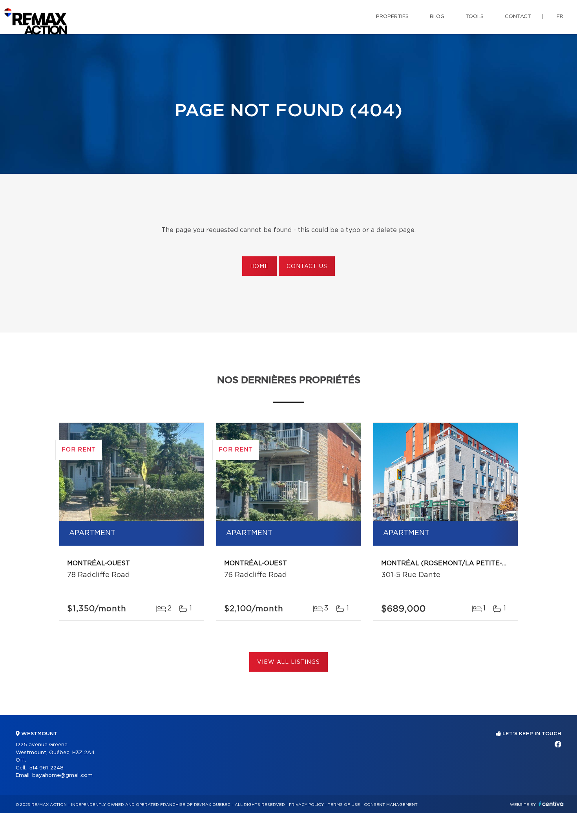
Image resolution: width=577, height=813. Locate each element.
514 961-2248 (46, 768)
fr (560, 16)
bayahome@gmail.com (62, 775)
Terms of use (344, 805)
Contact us (307, 266)
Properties (392, 16)
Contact (518, 16)
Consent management (391, 805)
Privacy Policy (306, 805)
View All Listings (288, 662)
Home (259, 266)
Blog (437, 16)
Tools (475, 16)
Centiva (551, 803)
